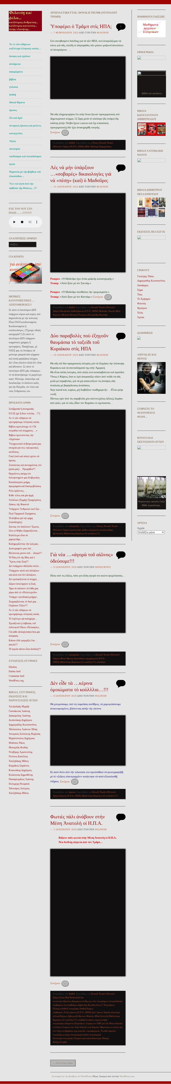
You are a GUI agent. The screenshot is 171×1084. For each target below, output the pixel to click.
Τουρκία (78, 1038)
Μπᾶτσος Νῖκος (17, 742)
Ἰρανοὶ (100, 1012)
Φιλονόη (103, 32)
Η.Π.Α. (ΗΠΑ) (77, 146)
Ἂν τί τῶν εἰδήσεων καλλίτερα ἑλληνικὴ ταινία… (25, 46)
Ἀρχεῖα (140, 528)
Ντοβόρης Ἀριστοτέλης (21, 752)
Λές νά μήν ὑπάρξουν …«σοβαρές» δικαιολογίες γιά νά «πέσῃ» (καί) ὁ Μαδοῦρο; (80, 174)
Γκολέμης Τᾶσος (145, 276)
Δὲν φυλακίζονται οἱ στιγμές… (24, 579)
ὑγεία (12, 164)
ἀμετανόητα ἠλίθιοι (79, 530)
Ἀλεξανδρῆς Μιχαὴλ (19, 706)
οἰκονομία (14, 148)
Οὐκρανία (69, 1023)
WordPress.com (126, 1076)
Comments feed (16, 676)
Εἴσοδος (13, 667)
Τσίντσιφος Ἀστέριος (19, 788)
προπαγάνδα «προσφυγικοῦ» (87, 1031)
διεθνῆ (12, 94)
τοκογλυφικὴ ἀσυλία (80, 1034)
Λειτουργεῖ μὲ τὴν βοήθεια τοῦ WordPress (71, 1076)
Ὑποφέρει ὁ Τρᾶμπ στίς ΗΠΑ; (81, 26)
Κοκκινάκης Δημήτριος (20, 770)
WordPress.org (16, 680)
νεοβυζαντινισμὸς (85, 1020)
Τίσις (139, 294)
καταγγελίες (16, 133)
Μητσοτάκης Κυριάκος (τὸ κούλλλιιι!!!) (82, 533)
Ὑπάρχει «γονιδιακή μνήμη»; (23, 597)
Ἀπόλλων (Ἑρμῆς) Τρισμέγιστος (25, 500)
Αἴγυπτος (67, 1001)
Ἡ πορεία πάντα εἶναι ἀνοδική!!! (25, 649)
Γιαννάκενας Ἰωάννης (19, 711)
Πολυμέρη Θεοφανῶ (19, 783)
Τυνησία (63, 1042)
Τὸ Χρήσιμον (143, 298)
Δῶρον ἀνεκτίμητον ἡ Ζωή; (22, 583)
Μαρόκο (90, 1016)
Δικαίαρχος (142, 285)
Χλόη (140, 312)
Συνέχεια (58, 132)
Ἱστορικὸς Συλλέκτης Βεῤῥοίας (24, 733)
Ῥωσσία (104, 1031)
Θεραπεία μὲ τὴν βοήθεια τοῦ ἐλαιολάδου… (25, 173)
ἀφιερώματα (16, 71)
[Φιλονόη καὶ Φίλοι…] (25, 32)
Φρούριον (142, 308)
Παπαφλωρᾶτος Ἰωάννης (21, 779)
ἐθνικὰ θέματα (66, 658)
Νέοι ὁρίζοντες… (17, 490)
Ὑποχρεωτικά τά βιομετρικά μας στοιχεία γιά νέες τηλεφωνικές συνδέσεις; (25, 447)
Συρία (67, 1034)
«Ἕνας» (94, 143)
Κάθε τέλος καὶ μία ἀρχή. (21, 495)
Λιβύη (70, 1016)
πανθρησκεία (67, 1031)
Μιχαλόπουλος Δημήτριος (22, 738)
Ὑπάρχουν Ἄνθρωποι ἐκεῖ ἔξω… (25, 509)
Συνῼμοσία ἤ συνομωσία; (21, 408)
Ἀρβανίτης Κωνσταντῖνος (89, 1005)
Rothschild (75, 997)
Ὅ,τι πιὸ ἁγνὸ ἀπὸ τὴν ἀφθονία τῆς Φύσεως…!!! (23, 185)
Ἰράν (94, 1012)
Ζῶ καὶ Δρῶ (15, 117)
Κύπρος (63, 1016)
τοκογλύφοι (68, 1038)
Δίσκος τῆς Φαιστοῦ (19, 504)
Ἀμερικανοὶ (77, 1001)
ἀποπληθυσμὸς (70, 1005)
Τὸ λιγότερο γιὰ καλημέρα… (23, 618)
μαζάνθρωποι (79, 1016)
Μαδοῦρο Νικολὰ (107, 311)
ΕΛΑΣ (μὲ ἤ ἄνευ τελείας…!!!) (24, 413)
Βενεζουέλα (65, 311)
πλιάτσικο (101, 662)
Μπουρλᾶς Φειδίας (18, 747)
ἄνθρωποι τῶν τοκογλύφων (95, 1001)
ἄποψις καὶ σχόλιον (19, 56)
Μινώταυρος (103, 567)
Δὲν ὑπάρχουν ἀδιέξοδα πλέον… (25, 566)
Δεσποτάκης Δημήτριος (20, 720)
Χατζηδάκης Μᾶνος (19, 761)
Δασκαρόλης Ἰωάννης (20, 715)
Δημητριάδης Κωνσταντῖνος (23, 724)
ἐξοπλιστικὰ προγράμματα (86, 658)
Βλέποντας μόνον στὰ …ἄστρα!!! (25, 553)
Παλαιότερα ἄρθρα (63, 1063)
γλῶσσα (13, 86)
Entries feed (14, 671)
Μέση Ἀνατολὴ (101, 1016)
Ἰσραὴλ (107, 1012)
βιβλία (12, 79)
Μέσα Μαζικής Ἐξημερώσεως (98, 146)
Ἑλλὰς (67, 1012)
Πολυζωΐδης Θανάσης (97, 315)
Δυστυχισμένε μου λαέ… (21, 548)
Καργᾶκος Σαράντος (19, 765)
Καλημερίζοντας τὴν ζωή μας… (24, 543)
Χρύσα (140, 317)
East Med (64, 997)
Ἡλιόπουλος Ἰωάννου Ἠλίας (23, 729)
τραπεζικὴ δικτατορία (91, 1038)
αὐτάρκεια (15, 63)
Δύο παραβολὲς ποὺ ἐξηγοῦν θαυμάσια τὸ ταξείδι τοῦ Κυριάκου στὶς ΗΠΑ (79, 342)
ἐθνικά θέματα (17, 102)
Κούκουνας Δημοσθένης (21, 774)
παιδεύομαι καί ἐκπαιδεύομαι (25, 156)
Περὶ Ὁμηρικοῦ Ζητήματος (22, 513)
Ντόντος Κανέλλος (18, 756)
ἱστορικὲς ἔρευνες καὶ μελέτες (25, 125)
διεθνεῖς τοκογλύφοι (70, 1008)
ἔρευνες (13, 110)
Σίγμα (140, 289)
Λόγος (12, 141)
